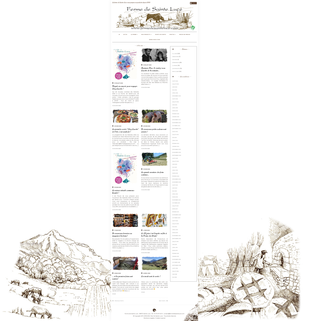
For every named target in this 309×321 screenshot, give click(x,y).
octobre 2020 (176, 217)
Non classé (118, 105)
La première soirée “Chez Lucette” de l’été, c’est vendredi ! (125, 130)
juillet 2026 (175, 84)
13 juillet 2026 (118, 83)
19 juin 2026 (117, 187)
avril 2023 (175, 170)
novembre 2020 (176, 214)
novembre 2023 (176, 152)
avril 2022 (175, 194)
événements (175, 62)
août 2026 (175, 81)
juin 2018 (174, 274)
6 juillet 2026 (147, 65)
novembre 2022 (176, 182)
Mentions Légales (149, 318)
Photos (172, 34)
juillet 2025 (175, 101)
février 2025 (175, 113)
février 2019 (175, 253)
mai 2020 (174, 226)
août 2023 (175, 158)
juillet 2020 (175, 223)
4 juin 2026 (146, 230)
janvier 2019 (175, 256)
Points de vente (160, 34)
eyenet (163, 318)
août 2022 (175, 185)
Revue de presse (184, 34)
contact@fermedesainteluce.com (174, 313)
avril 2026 (175, 93)
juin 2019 (174, 244)
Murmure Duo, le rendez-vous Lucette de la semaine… (153, 69)
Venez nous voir (154, 39)
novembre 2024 (176, 122)
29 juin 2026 (117, 126)
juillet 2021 (175, 205)
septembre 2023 (176, 155)
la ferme (174, 65)
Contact (194, 3)
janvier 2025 (175, 116)
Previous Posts (119, 300)
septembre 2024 (176, 128)
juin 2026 (174, 87)
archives (174, 59)
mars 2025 (175, 110)
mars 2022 (175, 197)
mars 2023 (175, 173)
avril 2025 (175, 107)
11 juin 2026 (117, 230)
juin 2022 (174, 188)
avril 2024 (175, 140)
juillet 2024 (175, 134)
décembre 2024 (176, 119)
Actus (125, 34)
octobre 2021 (176, 202)
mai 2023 (174, 167)
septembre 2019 (176, 238)
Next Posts (162, 300)
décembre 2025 (176, 95)
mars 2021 (175, 208)
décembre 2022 (176, 179)
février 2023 (175, 176)
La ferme (134, 34)
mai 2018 (174, 277)
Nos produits (146, 34)
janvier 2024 (175, 146)
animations (175, 56)
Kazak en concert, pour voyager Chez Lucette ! (124, 87)
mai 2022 (174, 191)
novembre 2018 (176, 259)
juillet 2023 (175, 161)
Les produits (176, 68)
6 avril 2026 (146, 273)
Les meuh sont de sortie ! (151, 276)
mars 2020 (175, 232)
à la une (114, 105)
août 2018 (175, 268)
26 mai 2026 (117, 273)
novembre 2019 (176, 235)
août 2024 (175, 131)
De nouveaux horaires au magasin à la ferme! (122, 234)
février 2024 (175, 143)
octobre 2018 (176, 262)
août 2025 (175, 98)
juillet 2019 (175, 241)
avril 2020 (175, 229)
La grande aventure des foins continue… (152, 173)
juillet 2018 (175, 271)
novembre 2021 (176, 200)
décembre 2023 (176, 149)
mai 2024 (174, 137)
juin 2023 (174, 164)
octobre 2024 (176, 125)
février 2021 (175, 211)
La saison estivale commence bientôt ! (123, 191)
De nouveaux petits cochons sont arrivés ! (153, 130)
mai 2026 (174, 90)
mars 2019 (175, 250)
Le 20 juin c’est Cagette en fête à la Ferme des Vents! (154, 234)
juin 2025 (174, 104)
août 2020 (175, 220)
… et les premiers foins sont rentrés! (122, 277)
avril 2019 (175, 247)
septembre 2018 (176, 265)
